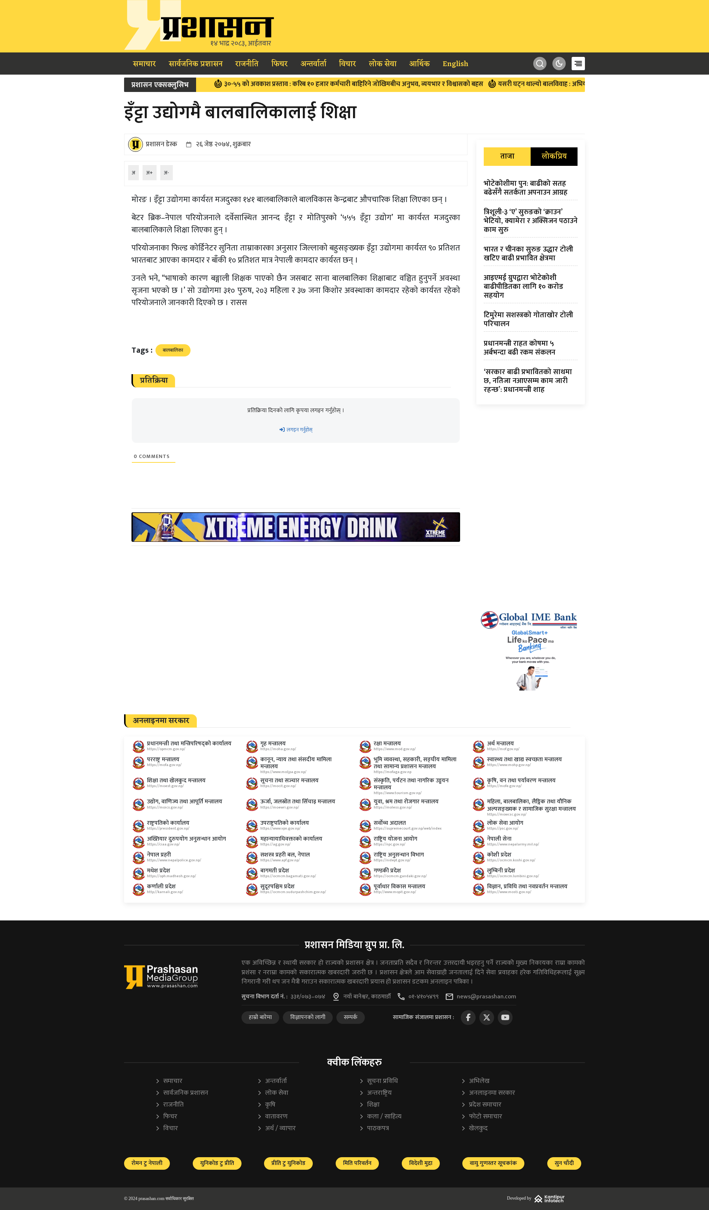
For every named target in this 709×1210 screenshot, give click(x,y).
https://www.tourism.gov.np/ (398, 793)
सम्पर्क (350, 1017)
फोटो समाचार (481, 1117)
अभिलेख (475, 1081)
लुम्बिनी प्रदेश (501, 871)
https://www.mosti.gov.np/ (509, 892)
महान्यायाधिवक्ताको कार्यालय (291, 839)
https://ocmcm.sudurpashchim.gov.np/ (293, 892)
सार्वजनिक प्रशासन (196, 64)
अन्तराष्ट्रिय (375, 1093)
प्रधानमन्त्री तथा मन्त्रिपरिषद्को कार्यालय (189, 744)
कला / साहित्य (380, 1117)
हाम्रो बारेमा (260, 1017)
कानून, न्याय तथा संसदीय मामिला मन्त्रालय (296, 763)
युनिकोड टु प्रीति (217, 1163)
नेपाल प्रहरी (159, 855)
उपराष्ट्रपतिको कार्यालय (284, 823)
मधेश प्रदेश (158, 871)
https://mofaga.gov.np (392, 772)
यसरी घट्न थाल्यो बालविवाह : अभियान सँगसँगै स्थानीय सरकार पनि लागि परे (559, 84)
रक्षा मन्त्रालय (387, 744)
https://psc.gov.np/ (502, 828)
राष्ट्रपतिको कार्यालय (168, 823)
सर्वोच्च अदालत (390, 823)
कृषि (266, 1105)
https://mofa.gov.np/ (164, 765)
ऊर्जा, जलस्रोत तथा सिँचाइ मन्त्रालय (297, 802)
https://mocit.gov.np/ (278, 786)
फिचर (279, 64)
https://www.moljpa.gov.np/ (283, 772)
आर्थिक (419, 64)
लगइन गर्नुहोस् (298, 429)
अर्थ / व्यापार (276, 1129)
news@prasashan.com (486, 996)
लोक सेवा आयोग (505, 823)
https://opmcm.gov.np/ (166, 749)
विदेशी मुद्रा (420, 1163)
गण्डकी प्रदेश (387, 871)
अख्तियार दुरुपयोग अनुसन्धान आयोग (186, 839)
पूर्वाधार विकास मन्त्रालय (399, 887)
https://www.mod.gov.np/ (395, 749)
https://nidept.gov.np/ (392, 860)
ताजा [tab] (507, 156)
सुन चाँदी (564, 1163)
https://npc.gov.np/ (389, 844)
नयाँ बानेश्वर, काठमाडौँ (367, 996)
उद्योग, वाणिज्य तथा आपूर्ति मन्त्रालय (184, 802)
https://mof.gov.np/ (503, 749)
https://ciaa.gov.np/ (163, 844)
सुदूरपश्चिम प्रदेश (277, 887)
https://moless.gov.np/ (393, 807)
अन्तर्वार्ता (313, 64)
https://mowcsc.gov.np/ (507, 814)
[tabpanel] (531, 288)
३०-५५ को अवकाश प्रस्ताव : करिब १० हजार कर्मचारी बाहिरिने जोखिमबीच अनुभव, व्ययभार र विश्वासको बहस (321, 84)
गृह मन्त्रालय (273, 744)
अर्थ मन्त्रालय (500, 744)
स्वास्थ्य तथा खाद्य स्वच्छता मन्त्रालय (524, 760)
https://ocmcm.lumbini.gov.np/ (513, 876)
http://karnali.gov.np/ (165, 892)
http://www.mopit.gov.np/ (395, 892)
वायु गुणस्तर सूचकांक (493, 1163)
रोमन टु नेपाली (146, 1163)
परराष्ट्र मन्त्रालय (163, 760)
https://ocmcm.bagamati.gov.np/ (288, 876)
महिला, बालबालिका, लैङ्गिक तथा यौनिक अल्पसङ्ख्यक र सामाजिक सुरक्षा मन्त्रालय (531, 805)
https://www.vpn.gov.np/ (280, 828)
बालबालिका (173, 350)
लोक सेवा (383, 64)
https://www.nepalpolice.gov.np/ (174, 860)
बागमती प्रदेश (274, 871)
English (455, 64)
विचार (347, 64)
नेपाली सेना (499, 839)
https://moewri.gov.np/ (279, 807)
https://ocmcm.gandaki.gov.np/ (400, 876)
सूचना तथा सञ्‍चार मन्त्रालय (289, 781)
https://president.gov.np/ (168, 828)
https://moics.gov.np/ (165, 807)
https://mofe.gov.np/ (504, 786)
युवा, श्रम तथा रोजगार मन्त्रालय (406, 802)
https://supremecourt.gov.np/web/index (408, 828)
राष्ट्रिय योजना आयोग (395, 839)
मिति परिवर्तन (357, 1163)
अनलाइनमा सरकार (488, 1093)
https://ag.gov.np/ (275, 844)
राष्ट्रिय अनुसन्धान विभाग (399, 855)
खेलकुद (474, 1129)
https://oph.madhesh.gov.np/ (171, 876)
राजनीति (246, 64)
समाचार (144, 64)
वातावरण (272, 1117)
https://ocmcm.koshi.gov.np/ (511, 860)
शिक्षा (369, 1105)
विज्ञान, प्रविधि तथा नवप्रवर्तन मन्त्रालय (527, 887)
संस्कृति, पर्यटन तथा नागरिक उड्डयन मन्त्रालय (411, 784)
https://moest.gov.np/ (165, 786)
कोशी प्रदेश (499, 855)
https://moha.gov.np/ (278, 749)
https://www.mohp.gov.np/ (509, 765)
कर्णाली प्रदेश (161, 887)
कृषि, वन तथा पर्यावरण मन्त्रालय (521, 781)
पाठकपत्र (374, 1129)
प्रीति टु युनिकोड (288, 1163)
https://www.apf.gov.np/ (280, 860)
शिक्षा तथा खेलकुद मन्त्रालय (176, 781)
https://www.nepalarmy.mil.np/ (513, 844)
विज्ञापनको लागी (307, 1017)
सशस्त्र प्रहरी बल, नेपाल (285, 855)
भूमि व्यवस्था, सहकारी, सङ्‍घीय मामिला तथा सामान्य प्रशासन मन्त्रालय (415, 763)
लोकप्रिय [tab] (554, 156)
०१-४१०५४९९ (423, 996)
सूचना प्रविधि (378, 1081)
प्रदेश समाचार (481, 1105)
